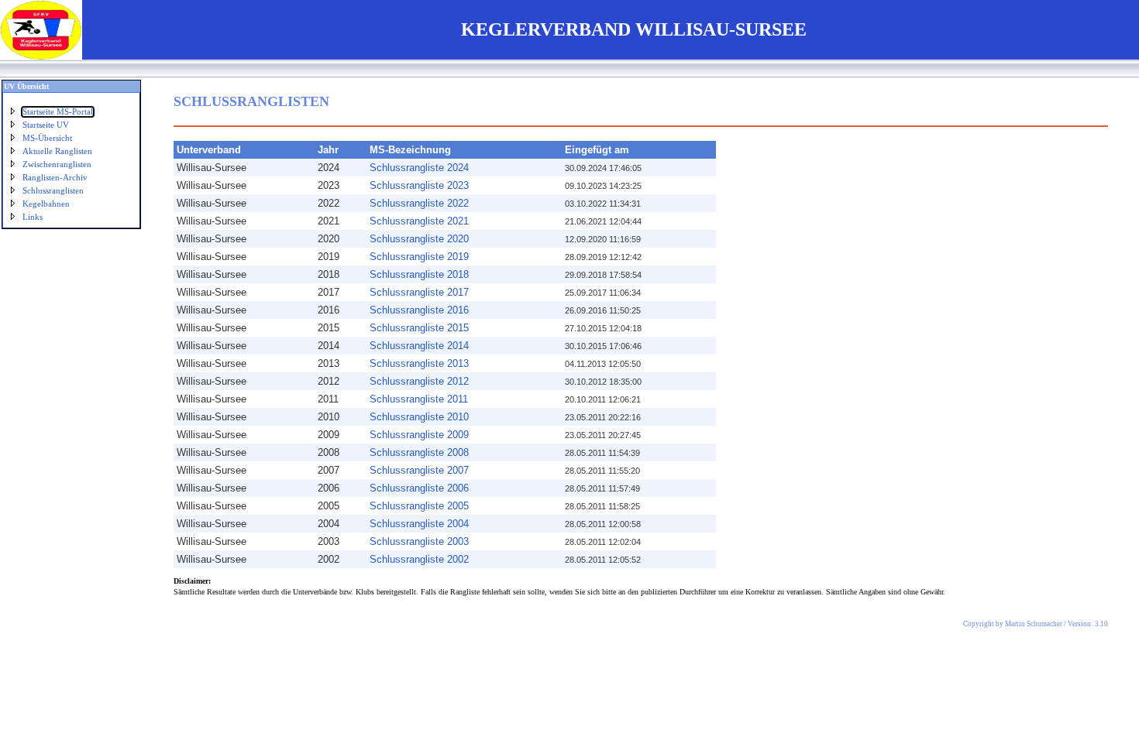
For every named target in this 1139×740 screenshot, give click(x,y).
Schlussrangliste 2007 (419, 470)
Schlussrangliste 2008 (419, 452)
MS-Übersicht (47, 138)
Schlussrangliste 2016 (419, 310)
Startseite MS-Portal (57, 112)
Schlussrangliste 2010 (419, 417)
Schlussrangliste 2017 (419, 292)
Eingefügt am (597, 150)
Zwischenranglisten (56, 164)
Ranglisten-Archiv (55, 177)
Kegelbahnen (46, 204)
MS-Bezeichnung (410, 150)
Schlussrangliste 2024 (419, 167)
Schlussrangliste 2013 (419, 363)
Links (32, 217)
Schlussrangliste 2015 (419, 328)
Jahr (328, 150)
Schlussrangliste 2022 (419, 203)
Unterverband (209, 150)
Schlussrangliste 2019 (419, 256)
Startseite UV (45, 125)
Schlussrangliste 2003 (419, 541)
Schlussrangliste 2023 (419, 185)
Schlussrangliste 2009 (419, 434)
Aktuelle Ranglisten (57, 151)
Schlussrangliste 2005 (419, 506)
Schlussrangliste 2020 (419, 239)
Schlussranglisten (53, 191)
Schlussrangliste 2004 (419, 523)
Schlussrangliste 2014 (419, 345)
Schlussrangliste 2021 (419, 221)
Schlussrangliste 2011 (419, 399)
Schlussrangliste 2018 (419, 274)
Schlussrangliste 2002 (419, 559)
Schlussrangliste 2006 (419, 488)
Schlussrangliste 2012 (419, 381)
